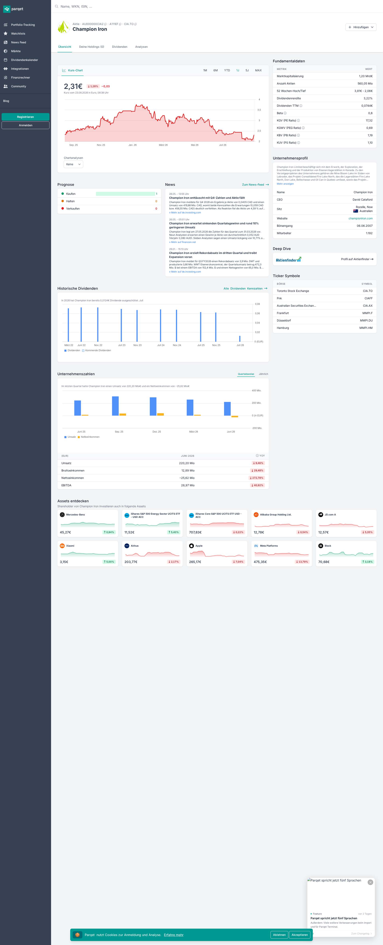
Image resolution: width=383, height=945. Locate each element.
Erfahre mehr (174, 935)
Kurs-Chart (75, 70)
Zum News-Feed (253, 184)
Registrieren (25, 116)
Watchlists (18, 33)
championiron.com (361, 218)
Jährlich (263, 373)
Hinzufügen (361, 27)
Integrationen (20, 68)
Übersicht (64, 46)
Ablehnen (279, 934)
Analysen (141, 46)
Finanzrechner (20, 77)
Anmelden (25, 125)
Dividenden (119, 46)
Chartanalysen (73, 157)
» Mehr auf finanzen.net (182, 242)
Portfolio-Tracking (23, 24)
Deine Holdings (91, 46)
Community (18, 86)
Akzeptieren (300, 934)
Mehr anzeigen (285, 183)
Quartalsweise (246, 373)
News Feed (18, 42)
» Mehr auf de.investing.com (185, 212)
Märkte (16, 51)
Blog (6, 100)
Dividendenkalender (24, 60)
